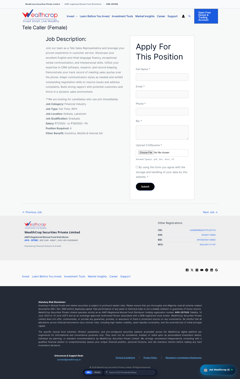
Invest (70, 16)
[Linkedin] (211, 270)
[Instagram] (196, 270)
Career (161, 16)
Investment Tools (122, 16)
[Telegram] (206, 270)
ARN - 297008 (31, 240)
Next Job (210, 212)
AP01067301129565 (206, 239)
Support (172, 16)
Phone (141, 103)
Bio (139, 121)
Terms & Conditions (125, 357)
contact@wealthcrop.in (69, 359)
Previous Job (32, 212)
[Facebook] (187, 270)
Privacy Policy (150, 357)
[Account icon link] (183, 16)
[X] (192, 270)
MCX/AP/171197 (208, 244)
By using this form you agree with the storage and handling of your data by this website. (161, 172)
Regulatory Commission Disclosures (184, 357)
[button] (189, 16)
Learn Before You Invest (95, 16)
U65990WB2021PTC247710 (203, 230)
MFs (88, 372)
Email (140, 86)
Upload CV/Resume (149, 145)
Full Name (143, 69)
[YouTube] (201, 270)
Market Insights (145, 16)
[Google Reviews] (216, 270)
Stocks (97, 372)
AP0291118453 (208, 234)
